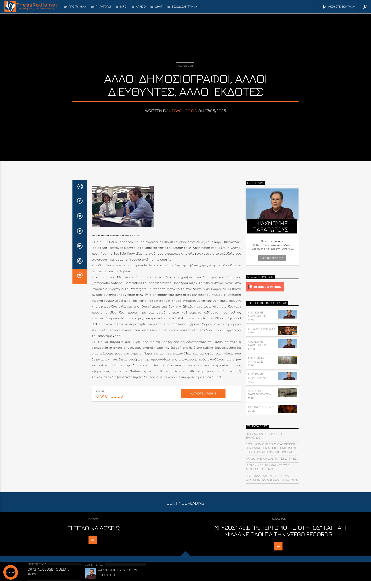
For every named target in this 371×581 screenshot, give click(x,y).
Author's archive (203, 393)
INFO (123, 6)
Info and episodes (272, 258)
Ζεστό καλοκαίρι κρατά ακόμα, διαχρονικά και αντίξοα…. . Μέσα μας (272, 477)
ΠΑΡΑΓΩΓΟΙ (103, 6)
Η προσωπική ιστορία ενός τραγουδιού (264, 435)
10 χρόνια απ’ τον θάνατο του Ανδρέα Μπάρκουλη (267, 467)
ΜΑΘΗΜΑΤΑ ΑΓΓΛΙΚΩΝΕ (256, 359)
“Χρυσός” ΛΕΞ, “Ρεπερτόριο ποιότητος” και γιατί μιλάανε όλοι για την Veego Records (279, 531)
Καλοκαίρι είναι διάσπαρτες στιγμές (271, 458)
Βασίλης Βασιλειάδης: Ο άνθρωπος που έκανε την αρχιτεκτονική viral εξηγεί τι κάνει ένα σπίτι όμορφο (271, 447)
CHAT (159, 6)
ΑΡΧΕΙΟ (141, 6)
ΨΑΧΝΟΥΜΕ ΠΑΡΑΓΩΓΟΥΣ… (258, 314)
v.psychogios (183, 110)
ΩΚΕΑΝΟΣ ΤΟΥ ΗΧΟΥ (261, 407)
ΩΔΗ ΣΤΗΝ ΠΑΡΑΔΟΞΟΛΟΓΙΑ (259, 392)
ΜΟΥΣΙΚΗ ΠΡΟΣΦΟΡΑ (262, 328)
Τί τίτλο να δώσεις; (93, 528)
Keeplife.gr (185, 65)
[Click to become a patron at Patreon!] (272, 286)
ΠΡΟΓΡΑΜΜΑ (77, 6)
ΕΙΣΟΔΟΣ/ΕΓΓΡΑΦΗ (184, 6)
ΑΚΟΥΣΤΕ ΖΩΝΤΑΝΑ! (341, 6)
